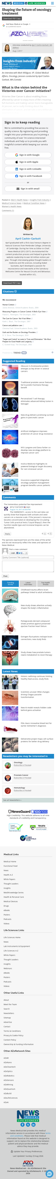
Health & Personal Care (14, 897)
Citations (8, 291)
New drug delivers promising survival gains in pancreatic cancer (37, 416)
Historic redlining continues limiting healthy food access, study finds (36, 677)
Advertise (8, 1022)
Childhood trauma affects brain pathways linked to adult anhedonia (36, 591)
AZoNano (8, 1062)
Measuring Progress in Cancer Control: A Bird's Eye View (23, 312)
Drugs (6, 906)
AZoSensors (9, 1080)
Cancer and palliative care (12, 325)
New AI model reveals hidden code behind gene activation (36, 708)
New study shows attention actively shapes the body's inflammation (36, 606)
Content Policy (10, 1040)
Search (7, 1009)
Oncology (18, 762)
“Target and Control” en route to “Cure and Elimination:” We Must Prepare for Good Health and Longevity (26, 340)
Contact (7, 1026)
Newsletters (9, 1013)
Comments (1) (8, 210)
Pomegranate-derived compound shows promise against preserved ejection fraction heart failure (35, 623)
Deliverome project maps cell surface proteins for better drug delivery (37, 740)
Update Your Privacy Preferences (27, 1151)
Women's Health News (11, 206)
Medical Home (10, 861)
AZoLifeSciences (11, 1098)
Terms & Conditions (12, 1031)
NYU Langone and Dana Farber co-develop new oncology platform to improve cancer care (36, 450)
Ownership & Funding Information (19, 1044)
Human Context (8, 305)
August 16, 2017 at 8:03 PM (20, 509)
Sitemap (7, 1017)
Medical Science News (11, 203)
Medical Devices (11, 901)
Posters (7, 914)
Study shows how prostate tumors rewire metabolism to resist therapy (36, 653)
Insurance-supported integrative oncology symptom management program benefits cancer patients (35, 483)
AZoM (6, 1058)
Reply (7, 534)
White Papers (9, 879)
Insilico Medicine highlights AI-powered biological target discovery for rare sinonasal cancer (36, 466)
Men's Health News (19, 200)
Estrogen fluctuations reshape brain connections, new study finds (36, 637)
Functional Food (10, 866)
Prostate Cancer (21, 775)
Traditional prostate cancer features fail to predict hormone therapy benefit (36, 385)
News (6, 870)
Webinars (8, 968)
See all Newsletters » (12, 800)
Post (5, 576)
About (6, 1000)
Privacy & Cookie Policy (13, 1035)
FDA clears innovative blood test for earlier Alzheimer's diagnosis (36, 724)
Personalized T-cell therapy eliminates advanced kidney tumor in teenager (37, 401)
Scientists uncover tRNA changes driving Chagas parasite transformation (35, 694)
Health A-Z (8, 875)
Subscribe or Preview (22, 765)
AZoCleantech (10, 1067)
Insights (7, 888)
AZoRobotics (9, 1075)
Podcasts (7, 919)
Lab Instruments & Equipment (17, 946)
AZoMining (8, 1084)
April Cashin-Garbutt (28, 238)
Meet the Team (10, 1004)
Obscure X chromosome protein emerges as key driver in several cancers (35, 368)
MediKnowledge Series (14, 892)
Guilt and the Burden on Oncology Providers (19, 332)
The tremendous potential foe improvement (23, 504)
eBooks (7, 910)
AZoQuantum (9, 1089)
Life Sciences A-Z (11, 950)
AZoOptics (8, 1071)
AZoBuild (7, 1093)
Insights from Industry (39, 200)
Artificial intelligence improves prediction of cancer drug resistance (37, 432)
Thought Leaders (11, 883)
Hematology (19, 787)
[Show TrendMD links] (52, 352)
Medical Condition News (34, 203)
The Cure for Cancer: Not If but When (16, 319)
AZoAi (6, 1102)
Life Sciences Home (12, 937)
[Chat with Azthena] (49, 1174)
